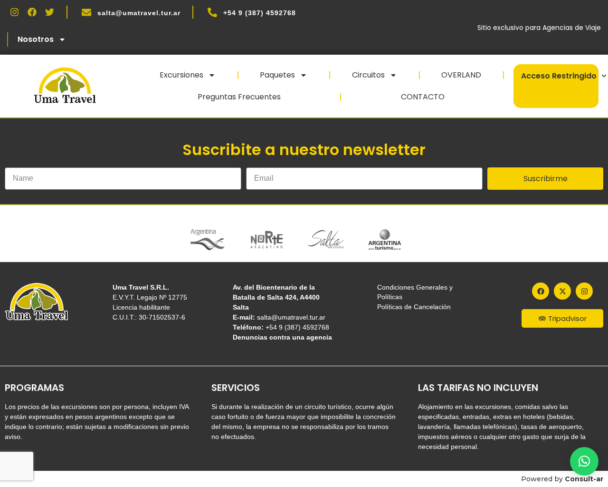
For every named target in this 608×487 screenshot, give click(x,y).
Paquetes (277, 74)
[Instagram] (14, 12)
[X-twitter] (562, 291)
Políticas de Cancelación (414, 307)
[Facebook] (32, 12)
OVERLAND (461, 74)
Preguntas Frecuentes (239, 96)
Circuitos (368, 74)
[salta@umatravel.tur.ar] (86, 12)
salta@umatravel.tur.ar (138, 13)
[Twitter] (49, 12)
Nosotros (36, 39)
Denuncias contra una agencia (282, 337)
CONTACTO (423, 96)
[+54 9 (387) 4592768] (212, 12)
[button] (584, 461)
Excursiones (181, 74)
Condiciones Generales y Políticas (415, 292)
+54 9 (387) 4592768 (259, 13)
